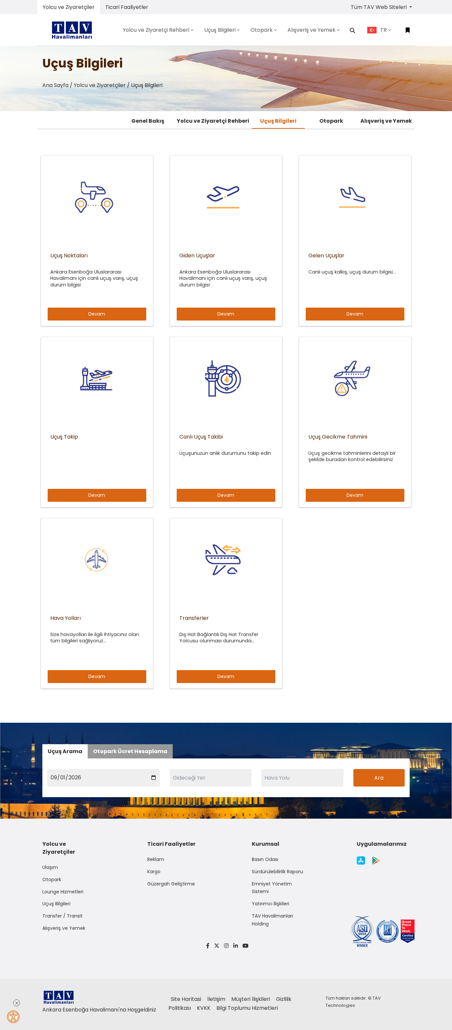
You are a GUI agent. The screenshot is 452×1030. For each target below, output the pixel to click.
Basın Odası (265, 859)
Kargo (153, 871)
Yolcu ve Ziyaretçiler (69, 7)
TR (383, 30)
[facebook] (208, 945)
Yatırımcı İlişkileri (270, 903)
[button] (352, 30)
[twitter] (217, 945)
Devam (96, 314)
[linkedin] (235, 945)
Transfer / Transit (62, 916)
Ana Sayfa (55, 85)
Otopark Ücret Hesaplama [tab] (130, 751)
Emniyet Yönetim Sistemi (272, 887)
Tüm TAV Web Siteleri (379, 7)
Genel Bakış (147, 121)
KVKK (204, 1008)
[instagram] (226, 945)
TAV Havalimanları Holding (272, 920)
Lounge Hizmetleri (62, 891)
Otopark (331, 121)
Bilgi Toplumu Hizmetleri (247, 1008)
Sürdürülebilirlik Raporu (277, 871)
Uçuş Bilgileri (278, 121)
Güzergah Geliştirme (171, 883)
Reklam (155, 859)
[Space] (74, 30)
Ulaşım (50, 867)
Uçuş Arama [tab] (65, 751)
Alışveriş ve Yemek (386, 121)
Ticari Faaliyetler (126, 7)
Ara (379, 778)
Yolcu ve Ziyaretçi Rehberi (213, 121)
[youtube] (244, 945)
